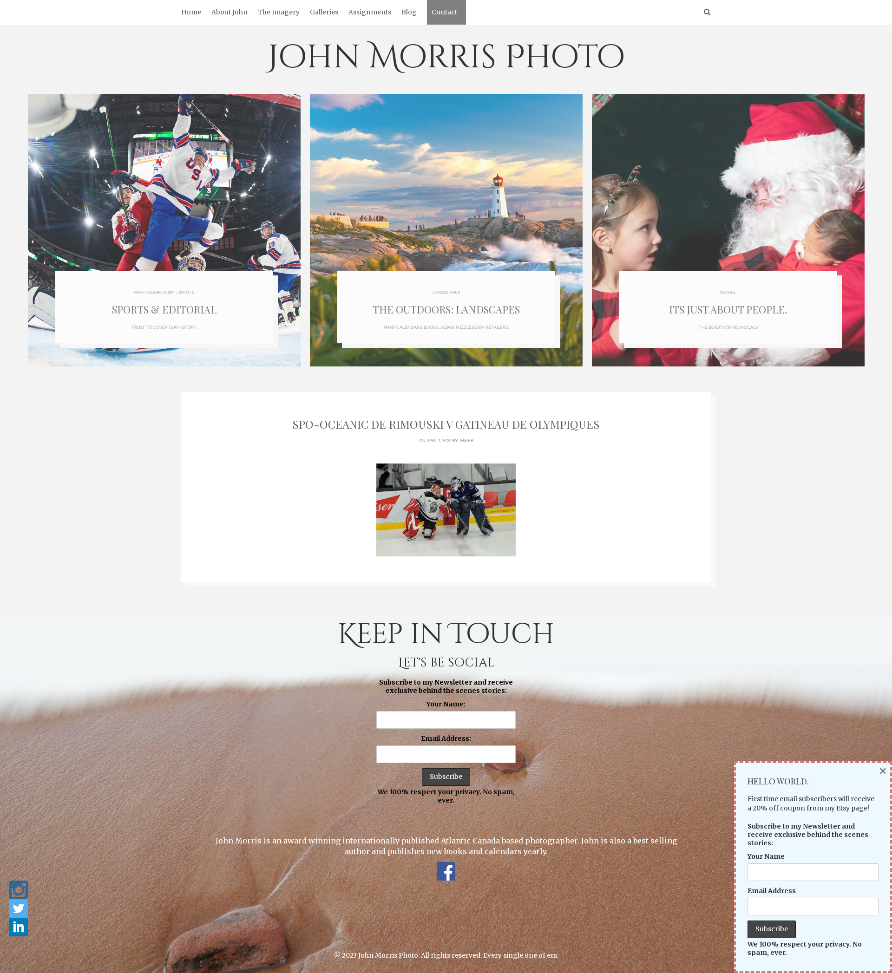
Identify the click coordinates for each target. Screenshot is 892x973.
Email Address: (446, 738)
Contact (444, 12)
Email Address (772, 891)
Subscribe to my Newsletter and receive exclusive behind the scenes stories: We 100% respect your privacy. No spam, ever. (446, 741)
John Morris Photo (446, 57)
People (728, 292)
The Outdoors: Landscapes (446, 309)
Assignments (369, 12)
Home (191, 12)
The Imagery (279, 12)
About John (229, 12)
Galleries (324, 12)
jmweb (466, 440)
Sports (186, 292)
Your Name (766, 856)
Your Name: (446, 704)
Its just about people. (728, 309)
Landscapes (446, 292)
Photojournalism (154, 292)
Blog (409, 12)
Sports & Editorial (164, 309)
